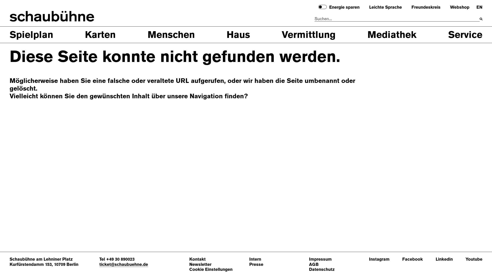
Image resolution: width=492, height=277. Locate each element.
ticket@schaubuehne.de (123, 264)
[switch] (322, 7)
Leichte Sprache (385, 7)
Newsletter (200, 264)
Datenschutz (322, 269)
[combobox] (397, 19)
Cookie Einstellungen (211, 269)
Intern (255, 259)
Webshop (459, 7)
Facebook (412, 259)
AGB (314, 264)
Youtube (473, 259)
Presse (256, 264)
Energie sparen (344, 7)
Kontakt (197, 259)
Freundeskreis (425, 7)
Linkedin (444, 259)
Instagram (379, 259)
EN (479, 7)
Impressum (320, 259)
